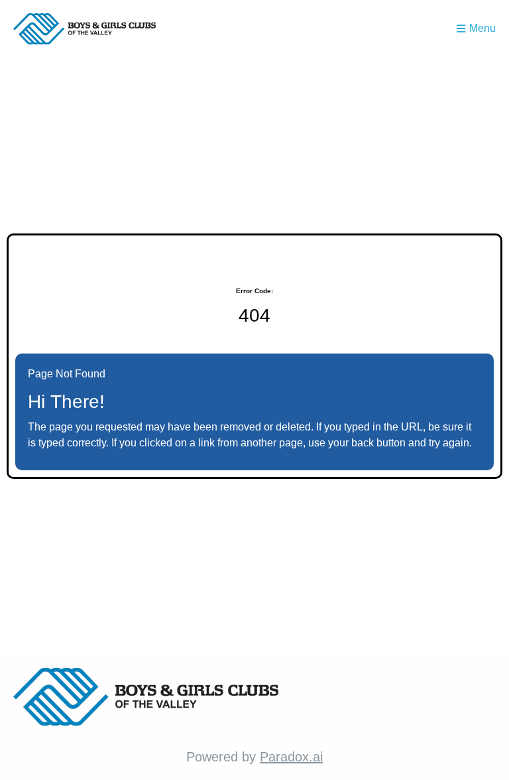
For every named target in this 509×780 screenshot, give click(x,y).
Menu (482, 28)
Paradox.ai (291, 756)
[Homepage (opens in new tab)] (84, 28)
